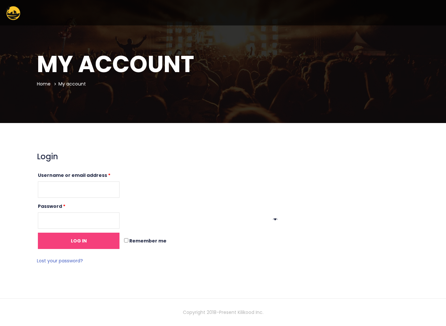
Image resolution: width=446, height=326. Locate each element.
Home (44, 84)
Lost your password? (60, 260)
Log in (79, 241)
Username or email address (74, 175)
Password (51, 206)
